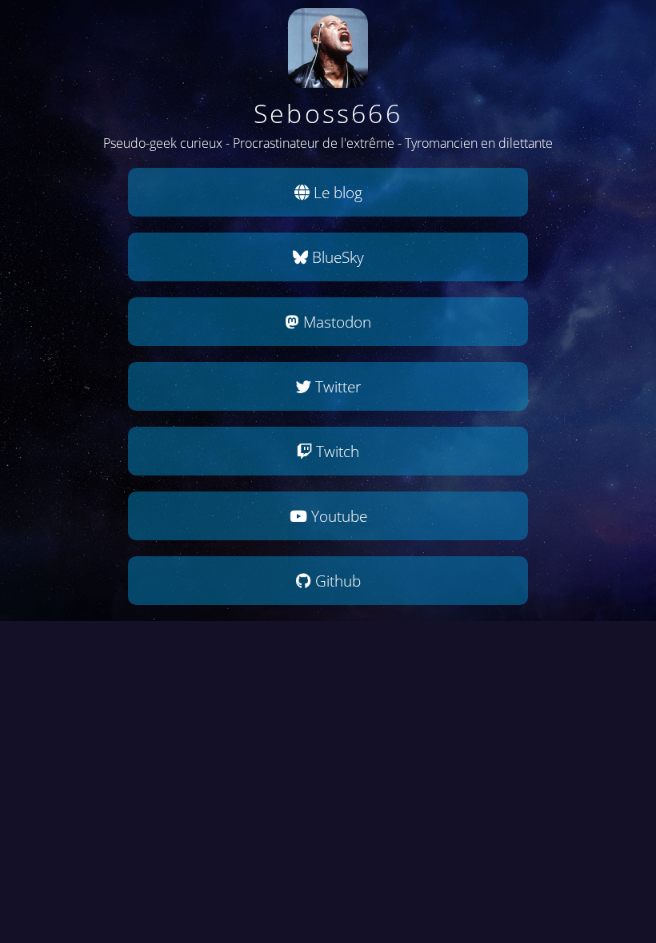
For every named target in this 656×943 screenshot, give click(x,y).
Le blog (336, 192)
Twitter (336, 386)
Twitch (335, 451)
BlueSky (336, 257)
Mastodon (335, 321)
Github (336, 580)
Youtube (337, 516)
